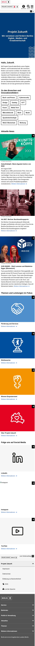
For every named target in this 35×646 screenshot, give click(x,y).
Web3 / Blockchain (9, 123)
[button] (32, 11)
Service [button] (3, 605)
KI (22, 102)
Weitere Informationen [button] (9, 631)
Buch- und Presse (9, 97)
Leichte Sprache (10, 589)
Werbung (23, 123)
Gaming (14, 102)
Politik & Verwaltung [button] (8, 615)
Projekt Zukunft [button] (6, 564)
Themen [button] (4, 626)
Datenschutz (6, 574)
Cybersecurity (24, 97)
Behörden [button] (4, 610)
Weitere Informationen (8, 326)
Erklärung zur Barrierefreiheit (12, 579)
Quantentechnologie (10, 118)
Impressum (6, 569)
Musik (28, 112)
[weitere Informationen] (10, 7)
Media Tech (15, 107)
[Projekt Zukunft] (9, 557)
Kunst (5, 107)
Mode (19, 112)
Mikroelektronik (8, 112)
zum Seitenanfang (25, 556)
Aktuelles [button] (4, 621)
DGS (6, 584)
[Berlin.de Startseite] (5, 1)
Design (5, 102)
